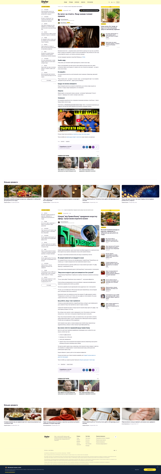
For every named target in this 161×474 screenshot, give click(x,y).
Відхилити (137, 469)
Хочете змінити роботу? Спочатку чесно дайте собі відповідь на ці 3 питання (101, 199)
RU (114, 2)
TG (86, 147)
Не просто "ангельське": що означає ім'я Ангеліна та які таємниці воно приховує (47, 20)
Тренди (71, 2)
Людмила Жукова (7, 202)
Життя (62, 6)
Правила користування (101, 440)
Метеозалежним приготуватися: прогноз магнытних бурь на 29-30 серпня (48, 75)
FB (83, 147)
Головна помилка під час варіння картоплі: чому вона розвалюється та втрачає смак (48, 245)
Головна (59, 6)
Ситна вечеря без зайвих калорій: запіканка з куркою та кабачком (48, 34)
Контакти (88, 440)
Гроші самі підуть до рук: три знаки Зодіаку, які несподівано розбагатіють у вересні (48, 13)
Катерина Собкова (46, 202)
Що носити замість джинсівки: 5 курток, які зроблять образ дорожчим (48, 224)
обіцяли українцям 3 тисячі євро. (87, 359)
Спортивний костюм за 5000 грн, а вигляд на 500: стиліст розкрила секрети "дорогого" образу (48, 273)
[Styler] (44, 2)
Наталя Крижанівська (47, 425)
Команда (87, 441)
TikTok (83, 57)
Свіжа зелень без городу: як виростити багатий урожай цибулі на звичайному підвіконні (48, 48)
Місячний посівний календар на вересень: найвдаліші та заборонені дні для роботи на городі (22, 199)
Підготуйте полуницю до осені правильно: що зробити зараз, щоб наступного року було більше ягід (48, 27)
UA (111, 2)
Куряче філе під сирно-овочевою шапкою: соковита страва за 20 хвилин (48, 69)
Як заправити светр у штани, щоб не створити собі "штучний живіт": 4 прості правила (48, 41)
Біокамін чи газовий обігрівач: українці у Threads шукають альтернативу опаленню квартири (48, 55)
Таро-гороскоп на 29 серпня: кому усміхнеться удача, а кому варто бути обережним (61, 199)
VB (93, 147)
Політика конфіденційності (101, 443)
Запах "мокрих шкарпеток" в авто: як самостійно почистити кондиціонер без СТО (48, 280)
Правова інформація (100, 441)
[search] (109, 2)
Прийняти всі (150, 469)
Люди (65, 2)
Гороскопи (90, 2)
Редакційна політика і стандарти (103, 438)
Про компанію (88, 443)
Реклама (87, 445)
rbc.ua (118, 2)
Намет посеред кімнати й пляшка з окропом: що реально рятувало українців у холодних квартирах (48, 252)
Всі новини (49, 80)
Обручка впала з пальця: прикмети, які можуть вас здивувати (46, 266)
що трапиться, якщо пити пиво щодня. (81, 134)
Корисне (77, 2)
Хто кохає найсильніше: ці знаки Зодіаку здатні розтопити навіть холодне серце (48, 62)
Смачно (83, 2)
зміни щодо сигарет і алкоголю (74, 137)
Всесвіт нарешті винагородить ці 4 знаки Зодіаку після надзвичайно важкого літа (48, 238)
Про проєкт (88, 438)
